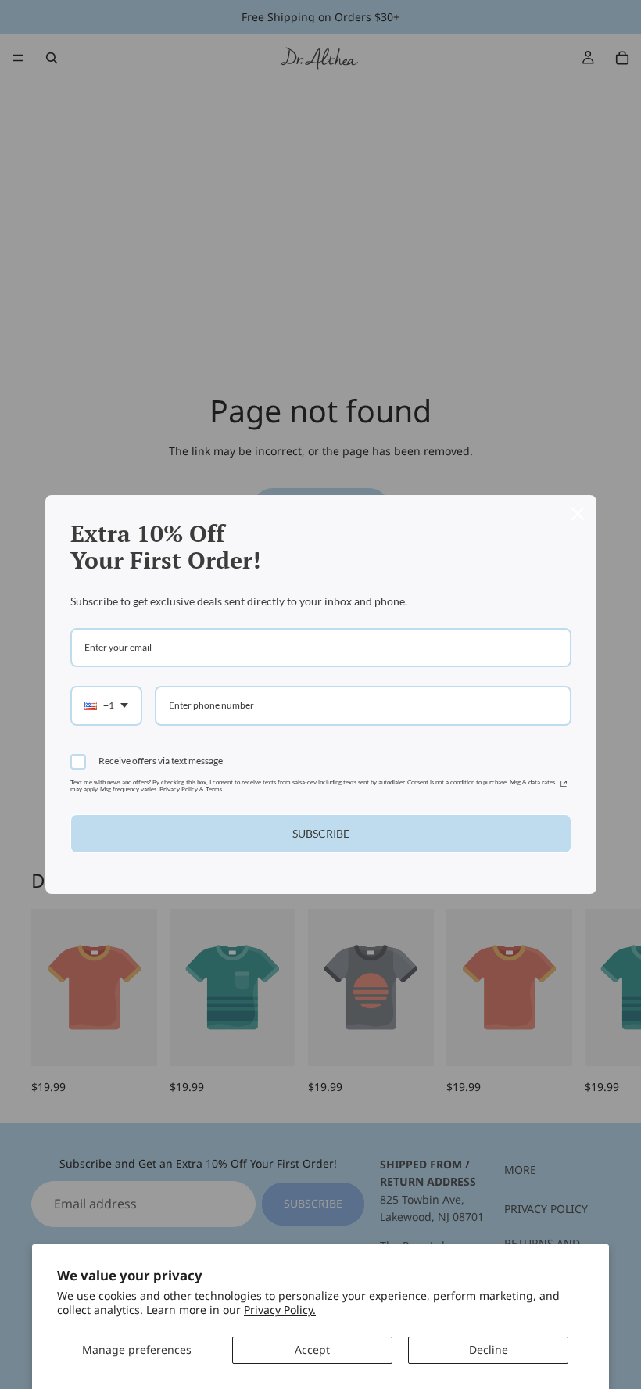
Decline (488, 1349)
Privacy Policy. (280, 1309)
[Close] (577, 514)
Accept (312, 1349)
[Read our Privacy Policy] (564, 786)
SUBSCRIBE (320, 833)
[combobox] (106, 705)
